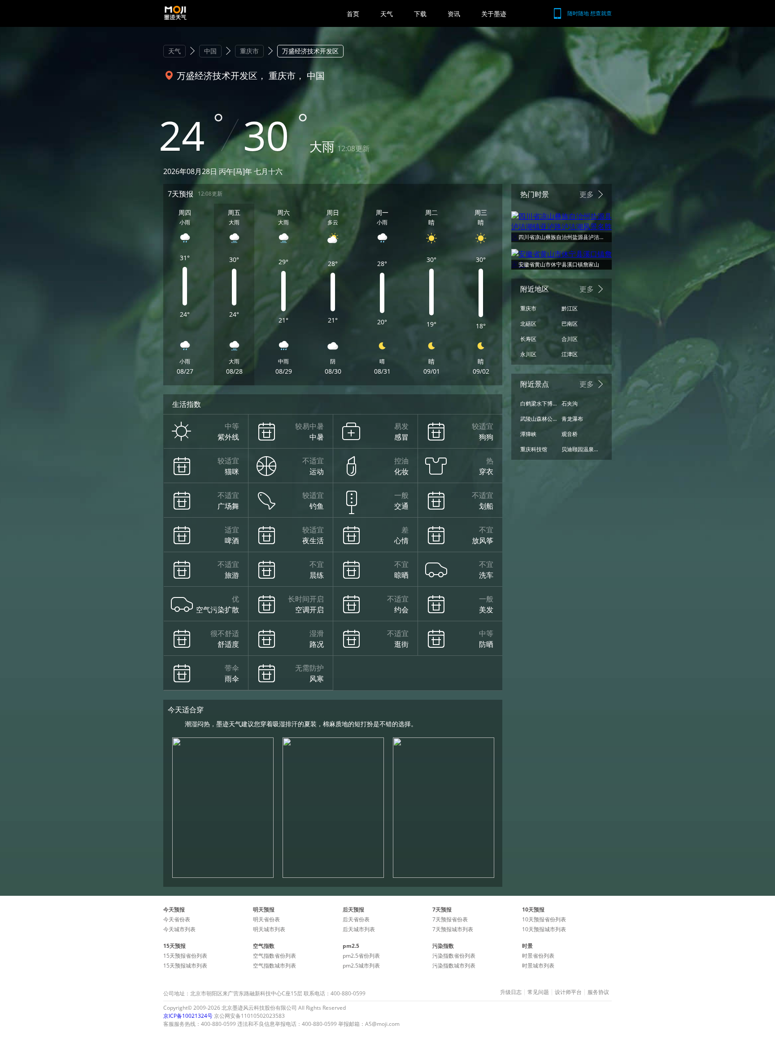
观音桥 (570, 434)
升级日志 (511, 992)
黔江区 (570, 308)
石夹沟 (570, 403)
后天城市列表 (359, 929)
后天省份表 (356, 919)
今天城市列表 (179, 929)
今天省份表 (176, 919)
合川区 (570, 339)
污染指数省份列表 (453, 955)
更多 (586, 194)
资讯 (454, 13)
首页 (353, 13)
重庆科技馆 (533, 449)
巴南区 (570, 323)
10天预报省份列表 (544, 919)
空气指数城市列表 (274, 965)
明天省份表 (266, 919)
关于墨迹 (493, 13)
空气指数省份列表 (274, 955)
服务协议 (598, 992)
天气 (386, 13)
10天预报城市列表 (544, 929)
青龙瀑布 (572, 419)
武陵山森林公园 (538, 419)
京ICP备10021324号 (188, 1016)
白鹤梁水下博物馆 (538, 403)
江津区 (570, 354)
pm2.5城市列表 (361, 965)
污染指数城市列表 (453, 965)
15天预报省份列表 (185, 955)
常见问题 (538, 992)
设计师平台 (568, 992)
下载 (420, 13)
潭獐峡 (528, 434)
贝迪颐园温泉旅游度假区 (580, 449)
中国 (210, 51)
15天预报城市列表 (185, 965)
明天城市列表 (269, 929)
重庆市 (249, 51)
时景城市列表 (538, 965)
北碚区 (528, 323)
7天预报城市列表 (452, 929)
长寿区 (528, 339)
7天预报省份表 (450, 919)
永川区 (528, 354)
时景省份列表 (538, 955)
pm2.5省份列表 (361, 955)
